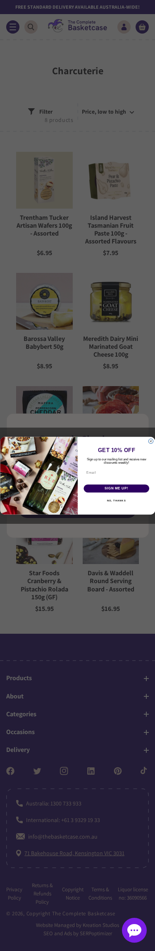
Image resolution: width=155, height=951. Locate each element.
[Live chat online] (134, 930)
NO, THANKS (116, 500)
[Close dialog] (150, 441)
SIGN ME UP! (116, 488)
